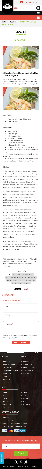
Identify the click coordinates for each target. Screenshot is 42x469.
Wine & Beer (8, 401)
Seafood (26, 395)
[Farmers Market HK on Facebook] (16, 462)
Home (4, 22)
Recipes (13, 22)
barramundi (32, 277)
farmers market (12, 280)
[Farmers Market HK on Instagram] (25, 462)
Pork (5, 395)
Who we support (9, 364)
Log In (26, 2)
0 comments (21, 271)
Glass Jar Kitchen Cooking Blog (14, 426)
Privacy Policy (28, 370)
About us (6, 361)
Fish (21, 280)
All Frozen (7, 404)
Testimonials (7, 373)
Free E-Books (8, 420)
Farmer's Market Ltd (10, 466)
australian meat (27, 274)
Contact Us (7, 382)
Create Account (30, 2)
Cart (37, 2)
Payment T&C (28, 364)
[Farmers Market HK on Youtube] (21, 462)
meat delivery (30, 280)
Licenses (26, 373)
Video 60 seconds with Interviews (15, 423)
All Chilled (26, 404)
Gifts (24, 401)
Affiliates (6, 379)
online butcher (17, 283)
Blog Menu (20, 40)
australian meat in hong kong (16, 277)
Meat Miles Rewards (10, 370)
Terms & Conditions (30, 367)
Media (5, 376)
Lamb (25, 392)
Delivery (26, 361)
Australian (16, 274)
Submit (21, 453)
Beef (5, 392)
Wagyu (25, 398)
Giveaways (7, 367)
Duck (5, 398)
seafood (27, 283)
